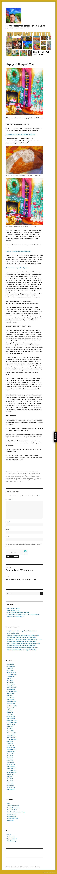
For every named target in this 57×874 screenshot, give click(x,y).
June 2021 (10, 712)
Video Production (24, 473)
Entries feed (10, 837)
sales (14, 479)
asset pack (17, 475)
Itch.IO (20, 478)
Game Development (29, 471)
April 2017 (10, 783)
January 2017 (11, 789)
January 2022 (11, 699)
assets (21, 475)
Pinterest (8, 479)
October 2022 (11, 689)
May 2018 (10, 758)
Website (8, 536)
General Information (14, 478)
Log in (9, 834)
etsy (34, 476)
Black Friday (35, 475)
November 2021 (11, 701)
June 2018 (10, 756)
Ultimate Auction (52, 872)
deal (23, 476)
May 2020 (10, 729)
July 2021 (9, 710)
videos (11, 481)
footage (38, 476)
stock (20, 479)
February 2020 (11, 733)
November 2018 (11, 749)
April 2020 (10, 731)
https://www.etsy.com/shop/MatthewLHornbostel (20, 134)
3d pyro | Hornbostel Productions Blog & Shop (21, 635)
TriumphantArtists (33, 479)
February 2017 (11, 787)
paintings (39, 478)
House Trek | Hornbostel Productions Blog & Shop (22, 639)
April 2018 (10, 760)
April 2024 (10, 670)
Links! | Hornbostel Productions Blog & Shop (20, 647)
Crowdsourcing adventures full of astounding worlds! (23, 614)
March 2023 (10, 683)
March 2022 (10, 697)
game (7, 478)
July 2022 (10, 695)
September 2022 (12, 691)
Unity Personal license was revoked (18, 612)
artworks (12, 475)
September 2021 (11, 706)
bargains (30, 475)
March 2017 (10, 785)
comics (12, 476)
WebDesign (32, 473)
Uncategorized (11, 816)
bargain (25, 475)
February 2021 (11, 716)
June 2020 (10, 726)
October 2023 (11, 676)
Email (8, 529)
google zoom (11, 631)
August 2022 (10, 693)
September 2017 (11, 772)
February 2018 (11, 764)
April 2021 (10, 714)
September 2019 (11, 739)
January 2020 (11, 735)
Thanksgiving (26, 479)
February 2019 (11, 747)
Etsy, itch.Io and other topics (15, 616)
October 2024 (11, 666)
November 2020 (12, 722)
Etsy (8, 803)
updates (8, 481)
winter (21, 481)
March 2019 (10, 745)
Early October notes (13, 610)
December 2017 (11, 768)
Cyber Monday (18, 476)
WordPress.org (11, 841)
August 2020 (11, 724)
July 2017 (9, 776)
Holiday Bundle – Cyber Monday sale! (17, 268)
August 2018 (10, 754)
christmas (8, 476)
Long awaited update (13, 608)
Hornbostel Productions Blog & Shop (25, 26)
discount (31, 476)
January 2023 (11, 685)
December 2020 (11, 720)
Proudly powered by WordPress (32, 867)
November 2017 (11, 770)
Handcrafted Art (15, 473)
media (24, 478)
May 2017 (10, 781)
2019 (37, 473)
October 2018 (11, 751)
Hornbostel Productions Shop (16, 812)
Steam (17, 479)
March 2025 (10, 664)
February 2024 (11, 672)
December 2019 (11, 737)
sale (11, 479)
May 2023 (10, 681)
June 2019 (10, 741)
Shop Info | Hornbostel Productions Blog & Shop (21, 643)
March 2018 (10, 762)
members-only (11, 814)
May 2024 (10, 668)
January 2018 (11, 766)
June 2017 (10, 779)
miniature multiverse (31, 478)
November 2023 (11, 674)
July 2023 (9, 678)
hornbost (10, 471)
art (39, 473)
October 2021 (11, 703)
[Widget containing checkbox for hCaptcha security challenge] (17, 552)
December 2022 (11, 687)
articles (7, 475)
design (26, 476)
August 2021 (10, 708)
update (40, 479)
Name (8, 522)
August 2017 (10, 774)
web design (16, 481)
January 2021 (11, 718)
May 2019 (10, 743)
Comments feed (12, 839)
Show (55, 437)
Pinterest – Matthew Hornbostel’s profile (18, 251)
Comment (9, 499)
